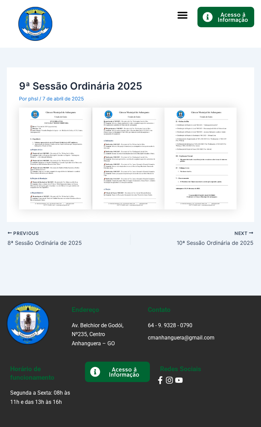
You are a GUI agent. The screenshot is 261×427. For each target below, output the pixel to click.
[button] (182, 15)
